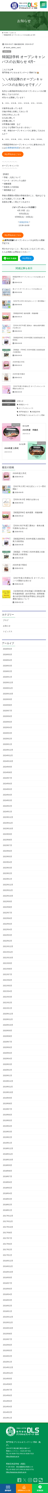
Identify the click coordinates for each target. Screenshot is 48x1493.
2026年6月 (7, 649)
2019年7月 (7, 1109)
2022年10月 (8, 896)
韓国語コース (24, 405)
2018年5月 (7, 1188)
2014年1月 (7, 1418)
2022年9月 (7, 901)
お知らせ (7, 51)
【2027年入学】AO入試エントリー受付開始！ (29, 301)
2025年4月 (7, 727)
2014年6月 (7, 1395)
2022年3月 (7, 935)
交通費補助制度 (12, 148)
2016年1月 (7, 1311)
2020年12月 (8, 1014)
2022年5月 (7, 924)
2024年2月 (7, 806)
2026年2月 (7, 671)
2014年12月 (8, 1367)
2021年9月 (7, 963)
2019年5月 (7, 1120)
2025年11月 (8, 688)
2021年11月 (8, 952)
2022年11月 (8, 890)
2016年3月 (7, 1300)
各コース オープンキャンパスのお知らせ (27, 289)
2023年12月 (8, 817)
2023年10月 (8, 828)
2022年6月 (7, 918)
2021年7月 (7, 974)
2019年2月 (7, 1137)
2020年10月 (8, 1025)
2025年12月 (8, 682)
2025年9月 (7, 699)
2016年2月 (7, 1306)
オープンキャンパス (26, 408)
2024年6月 (7, 784)
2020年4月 (7, 1058)
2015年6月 (7, 1345)
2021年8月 (7, 969)
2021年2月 (7, 1002)
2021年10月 (8, 958)
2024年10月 (8, 761)
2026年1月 (7, 677)
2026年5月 (7, 654)
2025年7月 (7, 711)
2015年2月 (7, 1356)
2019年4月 (7, 1126)
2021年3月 (7, 997)
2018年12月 (8, 1148)
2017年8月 (7, 1232)
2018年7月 (7, 1176)
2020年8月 (7, 1036)
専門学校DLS (24, 412)
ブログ (6, 620)
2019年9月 (7, 1098)
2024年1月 (7, 812)
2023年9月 (7, 834)
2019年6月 (7, 1115)
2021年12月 (8, 946)
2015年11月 (8, 1322)
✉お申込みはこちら (13, 154)
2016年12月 (8, 1261)
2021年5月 (7, 986)
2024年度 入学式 (11, 448)
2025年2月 (7, 739)
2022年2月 (7, 941)
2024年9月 (7, 767)
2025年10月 (8, 694)
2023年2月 (7, 873)
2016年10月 (8, 1272)
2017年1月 (7, 1255)
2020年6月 (7, 1047)
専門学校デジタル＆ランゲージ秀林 (32, 415)
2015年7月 (7, 1339)
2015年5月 (7, 1350)
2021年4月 (7, 991)
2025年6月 (7, 716)
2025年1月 (7, 744)
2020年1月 (7, 1075)
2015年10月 (8, 1328)
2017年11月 (8, 1221)
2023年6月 (7, 851)
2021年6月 (7, 980)
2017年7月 (7, 1238)
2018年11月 (8, 1154)
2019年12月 (8, 1081)
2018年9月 (7, 1165)
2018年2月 (7, 1204)
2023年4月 (7, 862)
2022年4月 (7, 929)
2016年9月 (7, 1277)
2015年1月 (7, 1362)
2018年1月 (7, 1210)
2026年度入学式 (18, 362)
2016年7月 (7, 1283)
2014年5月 (7, 1401)
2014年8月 (7, 1384)
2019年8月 (7, 1103)
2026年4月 (7, 660)
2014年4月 (7, 1407)
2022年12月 (8, 885)
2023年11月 (8, 823)
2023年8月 (7, 840)
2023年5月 (7, 856)
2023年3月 (7, 868)
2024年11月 (8, 755)
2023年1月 (7, 879)
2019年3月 (7, 1132)
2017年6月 (7, 1244)
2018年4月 (7, 1193)
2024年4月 (7, 795)
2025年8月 (7, 705)
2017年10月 (8, 1227)
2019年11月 (8, 1087)
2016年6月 (7, 1289)
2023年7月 (7, 845)
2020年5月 (7, 1053)
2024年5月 (7, 789)
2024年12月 (8, 750)
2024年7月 (7, 778)
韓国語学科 (24, 222)
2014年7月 (7, 1390)
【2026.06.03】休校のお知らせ (26, 499)
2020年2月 (7, 1070)
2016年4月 (7, 1294)
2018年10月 (8, 1160)
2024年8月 (7, 772)
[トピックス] (11, 432)
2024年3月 (7, 800)
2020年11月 (8, 1019)
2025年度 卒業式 (19, 374)
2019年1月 (7, 1143)
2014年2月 (7, 1412)
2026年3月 (7, 666)
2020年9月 (7, 1030)
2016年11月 (8, 1266)
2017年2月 (7, 1249)
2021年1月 (7, 1008)
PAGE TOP (42, 1445)
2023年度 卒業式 (30, 430)
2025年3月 (7, 733)
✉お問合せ (26, 258)
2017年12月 (8, 1216)
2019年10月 (8, 1092)
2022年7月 (7, 913)
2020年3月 (7, 1064)
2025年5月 (7, 722)
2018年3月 (7, 1199)
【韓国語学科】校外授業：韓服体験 (25, 313)
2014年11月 (8, 1373)
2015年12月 (8, 1317)
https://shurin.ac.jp (12, 1456)
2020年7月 (7, 1042)
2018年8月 (7, 1171)
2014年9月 (7, 1379)
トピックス (7, 631)
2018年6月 (7, 1182)
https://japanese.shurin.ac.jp (16, 1472)
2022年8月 (7, 907)
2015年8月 (7, 1334)
